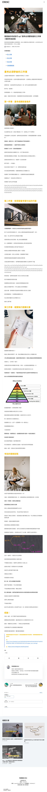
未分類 (15, 46)
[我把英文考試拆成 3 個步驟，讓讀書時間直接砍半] (12, 730)
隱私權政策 (5, 790)
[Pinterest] (28, 658)
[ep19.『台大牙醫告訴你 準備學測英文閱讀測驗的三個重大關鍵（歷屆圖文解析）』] (12, 752)
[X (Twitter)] (19, 658)
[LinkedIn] (38, 658)
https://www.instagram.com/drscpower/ (18, 646)
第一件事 (9, 54)
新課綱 (13, 46)
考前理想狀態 (10, 65)
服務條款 (9, 790)
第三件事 (9, 62)
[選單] (44, 2)
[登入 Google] (5, 696)
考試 (6, 652)
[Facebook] (9, 658)
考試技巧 (18, 46)
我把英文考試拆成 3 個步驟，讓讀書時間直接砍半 (12, 739)
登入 (41, 692)
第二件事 (9, 58)
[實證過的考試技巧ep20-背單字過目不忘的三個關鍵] (34, 730)
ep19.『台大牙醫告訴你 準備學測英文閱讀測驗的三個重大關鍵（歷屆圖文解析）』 (12, 761)
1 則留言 (9, 763)
